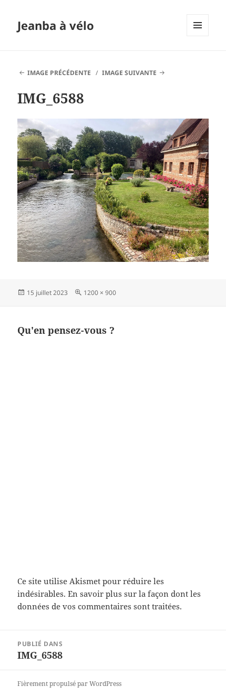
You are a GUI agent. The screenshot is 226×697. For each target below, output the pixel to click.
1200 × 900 (100, 292)
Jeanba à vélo (55, 25)
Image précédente (59, 72)
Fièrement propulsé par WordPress (69, 683)
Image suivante (129, 72)
